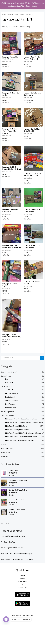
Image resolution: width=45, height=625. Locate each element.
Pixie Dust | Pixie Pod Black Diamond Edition (21, 419)
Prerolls (4, 444)
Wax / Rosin (9, 383)
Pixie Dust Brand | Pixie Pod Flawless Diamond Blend (24, 422)
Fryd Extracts (10, 404)
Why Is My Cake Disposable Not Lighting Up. (16, 553)
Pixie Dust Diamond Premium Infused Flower (21, 437)
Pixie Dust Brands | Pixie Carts (16, 426)
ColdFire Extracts (11, 401)
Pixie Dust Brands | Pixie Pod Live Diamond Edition (23, 433)
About (22, 578)
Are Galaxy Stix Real (8, 542)
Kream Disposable (7, 412)
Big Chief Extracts (11, 393)
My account (22, 581)
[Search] (42, 358)
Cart (22, 584)
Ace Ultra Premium (11, 390)
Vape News (5, 523)
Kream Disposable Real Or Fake (12, 548)
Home (4, 14)
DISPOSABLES (6, 387)
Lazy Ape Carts (10, 408)
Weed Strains (5, 452)
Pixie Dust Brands (7, 416)
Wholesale (4, 456)
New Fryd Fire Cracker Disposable (13, 536)
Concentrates (6, 376)
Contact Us (22, 587)
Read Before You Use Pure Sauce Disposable (17, 559)
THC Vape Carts (7, 448)
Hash (7, 379)
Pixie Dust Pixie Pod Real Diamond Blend (19, 440)
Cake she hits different (9, 372)
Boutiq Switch (10, 397)
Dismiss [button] (34, 6)
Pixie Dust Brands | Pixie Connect (17, 430)
